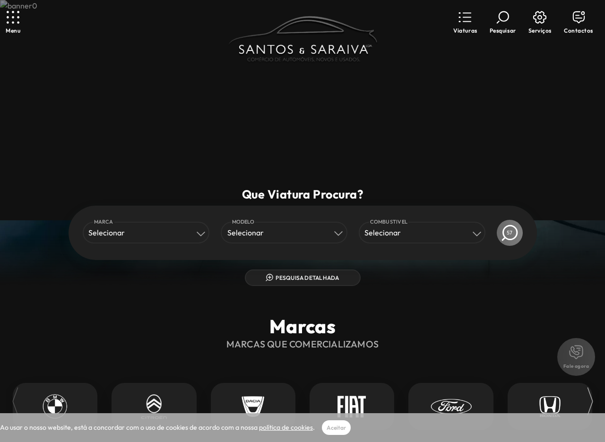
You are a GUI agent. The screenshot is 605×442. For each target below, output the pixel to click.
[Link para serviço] (55, 406)
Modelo (243, 221)
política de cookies (286, 427)
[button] (465, 22)
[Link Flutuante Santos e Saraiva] (302, 39)
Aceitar (336, 427)
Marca (103, 221)
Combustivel (389, 221)
